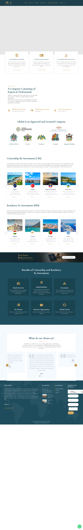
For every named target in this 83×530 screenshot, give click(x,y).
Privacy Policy (47, 421)
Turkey (33, 189)
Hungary (14, 236)
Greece (68, 236)
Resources (43, 2)
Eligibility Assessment (11, 31)
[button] (79, 526)
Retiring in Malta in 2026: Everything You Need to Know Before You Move (47, 391)
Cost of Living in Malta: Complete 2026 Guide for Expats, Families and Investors (50, 397)
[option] (15, 186)
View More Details (16, 70)
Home (26, 2)
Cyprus (33, 236)
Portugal (50, 236)
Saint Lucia (68, 189)
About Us (31, 2)
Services (37, 2)
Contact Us (62, 2)
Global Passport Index (52, 2)
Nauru (15, 189)
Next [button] (77, 186)
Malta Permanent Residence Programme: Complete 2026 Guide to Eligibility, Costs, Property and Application (50, 402)
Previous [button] (6, 186)
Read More (14, 197)
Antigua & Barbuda (50, 189)
